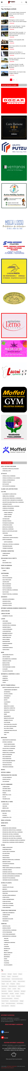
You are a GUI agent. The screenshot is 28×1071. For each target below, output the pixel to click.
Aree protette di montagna (9, 740)
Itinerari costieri (7, 660)
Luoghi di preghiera (7, 629)
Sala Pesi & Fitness (8, 728)
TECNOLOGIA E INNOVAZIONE (8, 910)
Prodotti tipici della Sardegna (10, 594)
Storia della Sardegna (10, 1003)
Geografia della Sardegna (9, 625)
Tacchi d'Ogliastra (7, 762)
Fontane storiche (7, 521)
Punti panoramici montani (9, 760)
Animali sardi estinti (7, 847)
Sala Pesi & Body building (10, 726)
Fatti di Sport (6, 484)
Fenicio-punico (6, 857)
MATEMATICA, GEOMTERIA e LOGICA (10, 674)
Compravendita (6, 553)
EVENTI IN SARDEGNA (6, 565)
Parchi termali (6, 639)
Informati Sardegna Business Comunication (13, 608)
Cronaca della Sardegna (9, 476)
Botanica (5, 815)
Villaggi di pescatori (8, 671)
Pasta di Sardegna (7, 588)
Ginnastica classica (9, 706)
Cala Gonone (15, 976)
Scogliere (5, 669)
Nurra (5, 958)
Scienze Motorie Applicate (10, 730)
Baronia (15, 974)
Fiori (8, 983)
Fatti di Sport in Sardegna (9, 486)
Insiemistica (5, 680)
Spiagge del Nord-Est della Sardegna (12, 830)
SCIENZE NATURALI (6, 811)
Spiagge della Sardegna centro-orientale (13, 842)
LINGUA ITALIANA (5, 613)
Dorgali (3, 983)
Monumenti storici (7, 635)
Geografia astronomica (8, 599)
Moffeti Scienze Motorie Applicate (11, 687)
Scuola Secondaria (14, 1000)
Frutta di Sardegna (7, 577)
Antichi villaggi (6, 926)
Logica (4, 682)
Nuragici (22, 993)
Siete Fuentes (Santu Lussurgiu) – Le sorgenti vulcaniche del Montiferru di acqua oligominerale (17, 33)
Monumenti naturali (7, 633)
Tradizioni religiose (7, 546)
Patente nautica (7, 779)
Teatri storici (6, 649)
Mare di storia (6, 663)
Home (2, 6)
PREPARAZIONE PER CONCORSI (9, 775)
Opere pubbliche (7, 637)
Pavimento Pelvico (8, 720)
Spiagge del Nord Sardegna (9, 828)
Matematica (4, 991)
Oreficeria (5, 533)
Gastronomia (5, 573)
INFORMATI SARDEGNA (12, 1066)
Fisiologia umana (7, 790)
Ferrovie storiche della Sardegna (11, 859)
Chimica (4, 570)
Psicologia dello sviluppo (10, 724)
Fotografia (5, 916)
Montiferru (7, 956)
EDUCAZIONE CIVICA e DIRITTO (9, 558)
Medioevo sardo (6, 861)
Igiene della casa (7, 794)
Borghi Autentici (7, 928)
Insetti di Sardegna (7, 754)
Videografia (5, 920)
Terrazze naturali (7, 764)
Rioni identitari (6, 641)
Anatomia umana (7, 788)
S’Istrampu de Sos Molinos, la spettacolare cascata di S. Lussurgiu (17, 52)
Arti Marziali (7, 691)
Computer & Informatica (9, 912)
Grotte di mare (6, 656)
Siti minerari (6, 645)
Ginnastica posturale (9, 710)
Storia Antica (6, 897)
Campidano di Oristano (9, 942)
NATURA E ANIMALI (6, 772)
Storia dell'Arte (7, 470)
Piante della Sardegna (9, 746)
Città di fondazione (7, 932)
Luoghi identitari (7, 631)
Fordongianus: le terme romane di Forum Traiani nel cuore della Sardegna (17, 20)
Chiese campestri (8, 512)
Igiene (5, 714)
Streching (6, 732)
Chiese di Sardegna (6, 978)
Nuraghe (11, 993)
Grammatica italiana (8, 616)
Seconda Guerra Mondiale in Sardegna (12, 873)
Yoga (5, 734)
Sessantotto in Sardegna (9, 878)
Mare (2, 652)
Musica (3, 769)
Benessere (6, 697)
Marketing (5, 555)
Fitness (6, 704)
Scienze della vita (7, 817)
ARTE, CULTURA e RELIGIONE (8, 466)
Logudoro (6, 946)
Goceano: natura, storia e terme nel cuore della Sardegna (17, 58)
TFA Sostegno (6, 781)
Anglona (6, 938)
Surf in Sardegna (8, 542)
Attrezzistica (7, 695)
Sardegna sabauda (7, 871)
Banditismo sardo (7, 849)
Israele (9, 988)
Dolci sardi (5, 575)
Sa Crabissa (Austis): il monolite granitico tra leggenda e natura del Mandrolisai (16, 66)
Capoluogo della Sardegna (9, 930)
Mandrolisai (7, 948)
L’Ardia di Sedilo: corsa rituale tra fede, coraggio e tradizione (17, 72)
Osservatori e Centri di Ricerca (10, 537)
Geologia (5, 806)
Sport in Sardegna (7, 539)
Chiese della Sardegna (8, 510)
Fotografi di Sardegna (8, 523)
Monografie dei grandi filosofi (10, 891)
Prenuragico (6, 865)
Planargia (6, 962)
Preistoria (5, 893)
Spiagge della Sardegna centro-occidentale (14, 840)
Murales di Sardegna (8, 527)
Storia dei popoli (7, 901)
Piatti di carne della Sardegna (10, 590)
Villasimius (13, 1005)
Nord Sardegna (5, 993)
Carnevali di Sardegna (8, 508)
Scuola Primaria (5, 1000)
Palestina (18, 996)
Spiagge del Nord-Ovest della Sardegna (13, 832)
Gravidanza (7, 712)
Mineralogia (6, 808)
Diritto (4, 560)
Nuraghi (17, 993)
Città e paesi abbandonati (9, 934)
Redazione (12, 17)
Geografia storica (7, 605)
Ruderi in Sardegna (7, 643)
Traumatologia (6, 798)
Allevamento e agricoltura (9, 494)
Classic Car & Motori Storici (9, 489)
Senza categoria (6, 820)
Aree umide (5, 621)
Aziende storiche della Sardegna (11, 506)
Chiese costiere (8, 514)
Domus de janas (21, 981)
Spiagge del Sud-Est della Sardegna (12, 836)
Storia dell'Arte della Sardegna (11, 544)
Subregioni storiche (8, 647)
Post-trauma (7, 722)
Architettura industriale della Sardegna (13, 502)
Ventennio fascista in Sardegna (10, 880)
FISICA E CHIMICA (5, 568)
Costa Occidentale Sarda (17, 978)
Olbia (9, 996)
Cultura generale (7, 777)
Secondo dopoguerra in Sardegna (11, 876)
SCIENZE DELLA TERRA (7, 801)
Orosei (13, 996)
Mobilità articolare (9, 718)
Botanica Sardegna (7, 742)
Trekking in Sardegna (8, 766)
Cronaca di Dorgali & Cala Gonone (11, 478)
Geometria (5, 678)
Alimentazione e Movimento (10, 689)
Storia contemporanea (8, 899)
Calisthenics (7, 702)
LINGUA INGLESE (5, 611)
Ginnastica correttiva (9, 708)
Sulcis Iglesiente (8, 965)
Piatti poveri (6, 592)
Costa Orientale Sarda (6, 981)
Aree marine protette (8, 654)
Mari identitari (6, 665)
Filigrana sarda (8, 535)
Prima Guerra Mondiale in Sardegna (11, 867)
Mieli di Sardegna (7, 583)
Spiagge (3, 825)
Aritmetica (5, 676)
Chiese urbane (7, 516)
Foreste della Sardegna (9, 752)
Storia (3, 845)
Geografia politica (7, 603)
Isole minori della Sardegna (10, 658)
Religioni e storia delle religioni (11, 468)
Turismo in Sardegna (8, 548)
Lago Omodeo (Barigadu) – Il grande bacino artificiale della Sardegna (17, 26)
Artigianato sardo (7, 504)
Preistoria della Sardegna (7, 998)
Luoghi (3, 618)
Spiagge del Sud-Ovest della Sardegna (12, 838)
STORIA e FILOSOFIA (6, 882)
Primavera (16, 998)
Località (14, 988)
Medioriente (16, 991)
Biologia (5, 813)
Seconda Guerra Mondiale (9, 895)
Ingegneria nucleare (8, 918)
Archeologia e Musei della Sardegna (12, 498)
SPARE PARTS (4, 823)
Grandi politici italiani (8, 887)
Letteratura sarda (7, 525)
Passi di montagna (7, 758)
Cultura (3, 491)
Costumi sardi (6, 518)
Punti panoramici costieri (9, 667)
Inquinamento (7, 716)
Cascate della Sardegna (9, 748)
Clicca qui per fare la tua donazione (14, 1059)
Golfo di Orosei (21, 986)
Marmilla (6, 950)
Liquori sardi (6, 581)
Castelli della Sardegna (9, 851)
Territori (4, 923)
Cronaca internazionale (9, 480)
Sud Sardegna (20, 1003)
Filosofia (5, 885)
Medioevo (5, 889)
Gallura (6, 944)
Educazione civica (7, 562)
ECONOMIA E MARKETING (7, 551)
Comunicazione (6, 914)
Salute (4, 796)
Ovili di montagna (7, 756)
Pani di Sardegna (7, 585)
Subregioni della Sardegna (9, 936)
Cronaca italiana (7, 482)
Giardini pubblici (7, 627)
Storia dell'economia (8, 903)
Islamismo (4, 988)
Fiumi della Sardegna (8, 750)
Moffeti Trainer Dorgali (8, 685)
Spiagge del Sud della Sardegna (11, 834)
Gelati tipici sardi (7, 579)
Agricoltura (6, 804)
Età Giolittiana (6, 853)
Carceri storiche (7, 623)
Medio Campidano (8, 952)
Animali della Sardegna (8, 496)
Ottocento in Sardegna (8, 863)
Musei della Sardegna (8, 529)
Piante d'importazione (9, 744)
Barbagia (6, 940)
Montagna (4, 737)
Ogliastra (6, 960)
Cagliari (8, 976)
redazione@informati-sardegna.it (7, 1067)
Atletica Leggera (8, 693)
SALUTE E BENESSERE (6, 784)
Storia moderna (6, 907)
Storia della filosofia (8, 905)
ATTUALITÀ (4, 473)
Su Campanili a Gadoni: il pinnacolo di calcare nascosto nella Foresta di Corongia (17, 14)
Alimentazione (6, 786)
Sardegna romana (7, 869)
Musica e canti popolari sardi (10, 531)
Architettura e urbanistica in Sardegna (13, 500)
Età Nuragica (6, 855)
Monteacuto (7, 954)
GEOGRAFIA (4, 597)
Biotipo (5, 700)
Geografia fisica (7, 601)
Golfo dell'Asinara (12, 986)
